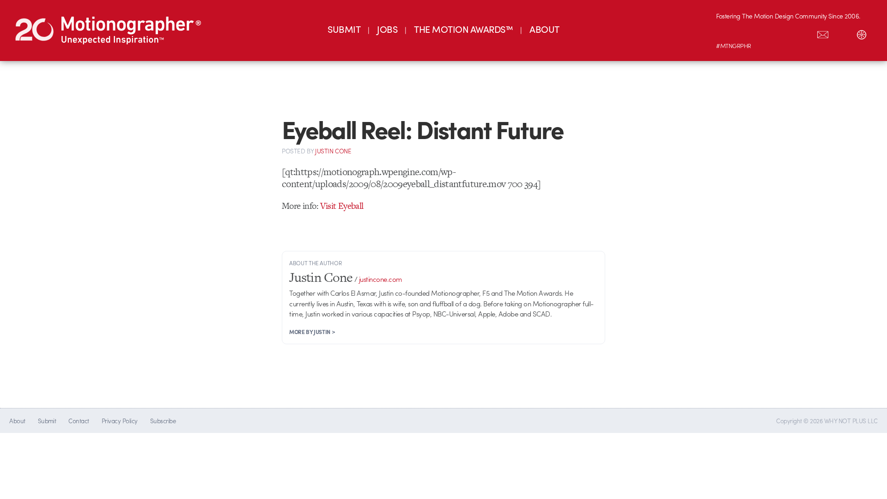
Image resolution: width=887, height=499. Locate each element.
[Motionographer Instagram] (725, 32)
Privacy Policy (120, 421)
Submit (47, 421)
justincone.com (380, 279)
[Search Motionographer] (842, 32)
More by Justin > (312, 332)
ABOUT (544, 29)
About (17, 421)
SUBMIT (344, 29)
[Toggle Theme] (861, 32)
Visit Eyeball (341, 206)
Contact (78, 421)
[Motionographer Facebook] (784, 32)
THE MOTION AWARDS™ (463, 29)
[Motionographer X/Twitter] (803, 32)
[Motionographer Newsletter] (822, 32)
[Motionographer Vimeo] (764, 32)
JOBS (387, 29)
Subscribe (163, 421)
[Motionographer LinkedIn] (745, 32)
